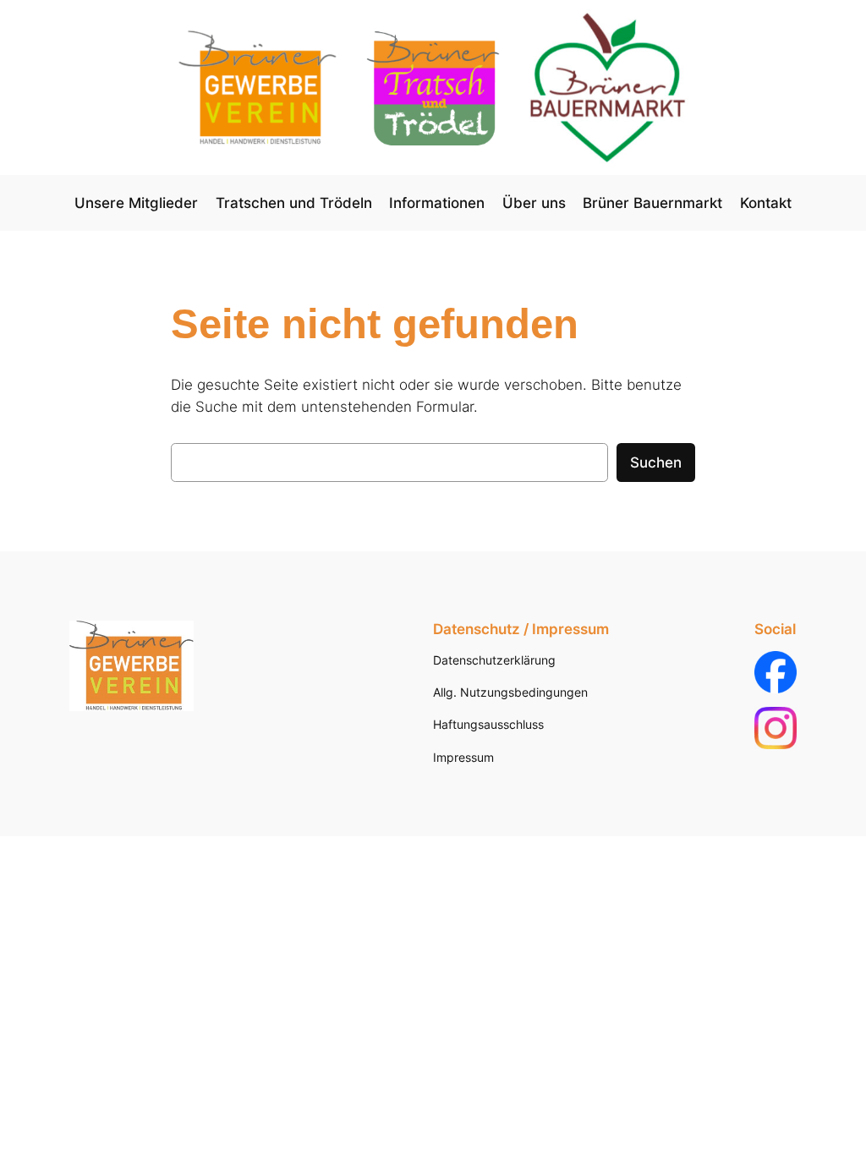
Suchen (656, 462)
